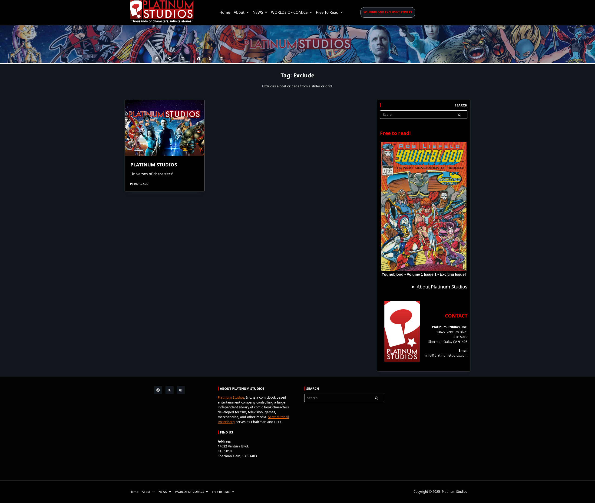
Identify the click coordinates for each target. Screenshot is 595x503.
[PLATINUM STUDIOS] (164, 128)
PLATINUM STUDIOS (153, 165)
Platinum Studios (231, 397)
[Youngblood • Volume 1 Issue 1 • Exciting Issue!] (423, 206)
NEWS (258, 12)
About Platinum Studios (442, 286)
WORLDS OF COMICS (289, 12)
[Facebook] (199, 59)
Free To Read (327, 12)
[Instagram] (221, 59)
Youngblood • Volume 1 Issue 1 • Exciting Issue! (424, 274)
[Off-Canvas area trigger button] (183, 59)
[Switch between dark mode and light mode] (157, 59)
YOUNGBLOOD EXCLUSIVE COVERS (388, 12)
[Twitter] (210, 59)
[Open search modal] (170, 59)
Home (224, 12)
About (239, 12)
